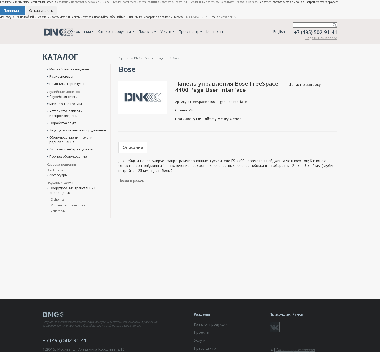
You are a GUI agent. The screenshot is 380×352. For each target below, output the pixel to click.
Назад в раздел (131, 180)
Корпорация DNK (129, 58)
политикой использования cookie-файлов (231, 2)
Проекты (146, 31)
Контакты (214, 31)
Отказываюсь (41, 10)
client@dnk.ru (227, 17)
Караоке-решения (61, 164)
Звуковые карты (60, 183)
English (279, 31)
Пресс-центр (189, 31)
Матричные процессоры (69, 205)
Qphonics (58, 199)
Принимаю (12, 10)
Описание (133, 147)
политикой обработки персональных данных (175, 2)
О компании (80, 31)
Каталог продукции (115, 31)
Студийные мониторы (64, 91)
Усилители (58, 211)
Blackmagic (55, 170)
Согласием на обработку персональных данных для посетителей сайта (101, 2)
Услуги (166, 31)
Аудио (176, 58)
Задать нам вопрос (321, 38)
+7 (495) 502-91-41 (197, 17)
